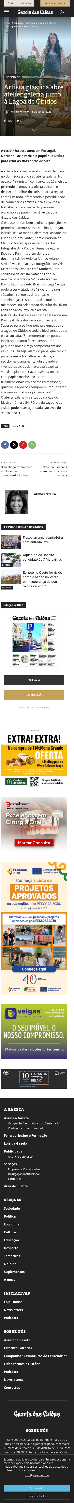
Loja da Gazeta (15, 1143)
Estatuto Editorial (18, 1348)
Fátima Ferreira (20, 111)
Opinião (10, 1264)
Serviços (10, 1164)
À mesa (9, 1279)
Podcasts (11, 1318)
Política (10, 1216)
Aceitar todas (37, 1488)
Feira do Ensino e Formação (25, 1135)
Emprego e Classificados (24, 1169)
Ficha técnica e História (22, 1364)
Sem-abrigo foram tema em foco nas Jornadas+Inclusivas (16, 471)
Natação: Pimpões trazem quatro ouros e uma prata (52, 471)
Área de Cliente (16, 1186)
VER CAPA (34, 680)
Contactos (12, 1387)
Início (7, 23)
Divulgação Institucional (24, 1174)
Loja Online (13, 1302)
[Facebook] (5, 445)
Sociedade (18, 23)
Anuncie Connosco (20, 1156)
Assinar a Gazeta (17, 1340)
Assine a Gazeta (16, 1118)
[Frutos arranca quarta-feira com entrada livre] (11, 542)
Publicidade (13, 1151)
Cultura (10, 1232)
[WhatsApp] (32, 445)
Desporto (11, 1248)
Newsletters (13, 1310)
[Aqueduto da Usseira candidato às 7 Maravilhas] (11, 560)
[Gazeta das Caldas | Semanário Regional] (35, 11)
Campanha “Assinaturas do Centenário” (34, 1123)
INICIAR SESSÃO (34, 695)
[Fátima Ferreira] (7, 111)
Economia (12, 1224)
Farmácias (15, 1179)
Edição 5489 (18, 425)
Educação (11, 1240)
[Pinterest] (23, 445)
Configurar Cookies (37, 1496)
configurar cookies (37, 1475)
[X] (14, 445)
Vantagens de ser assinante (26, 1128)
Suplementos (14, 1272)
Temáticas (12, 1256)
